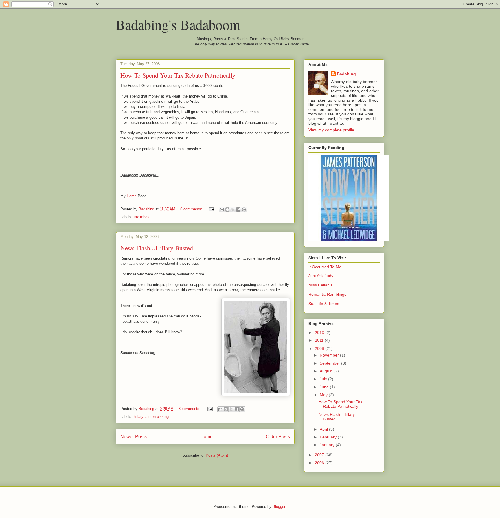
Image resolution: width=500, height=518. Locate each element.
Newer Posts (133, 436)
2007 (320, 455)
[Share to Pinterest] (244, 209)
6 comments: (191, 209)
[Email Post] (211, 209)
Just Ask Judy (320, 275)
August (327, 371)
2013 (320, 332)
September (330, 363)
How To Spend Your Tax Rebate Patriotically (177, 75)
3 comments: (190, 409)
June (325, 387)
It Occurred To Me (324, 266)
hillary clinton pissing (151, 416)
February (329, 437)
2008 (320, 348)
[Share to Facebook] (238, 209)
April (324, 429)
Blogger (279, 506)
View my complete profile (331, 130)
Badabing (346, 73)
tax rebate (142, 217)
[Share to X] (233, 209)
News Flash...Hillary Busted (156, 248)
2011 (320, 340)
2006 (320, 462)
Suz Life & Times (323, 303)
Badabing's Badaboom (178, 24)
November (330, 355)
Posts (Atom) (217, 455)
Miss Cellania (320, 285)
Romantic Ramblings (327, 294)
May (324, 394)
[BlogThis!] (227, 209)
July (324, 378)
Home (132, 196)
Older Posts (278, 436)
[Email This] (222, 209)
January (328, 444)
